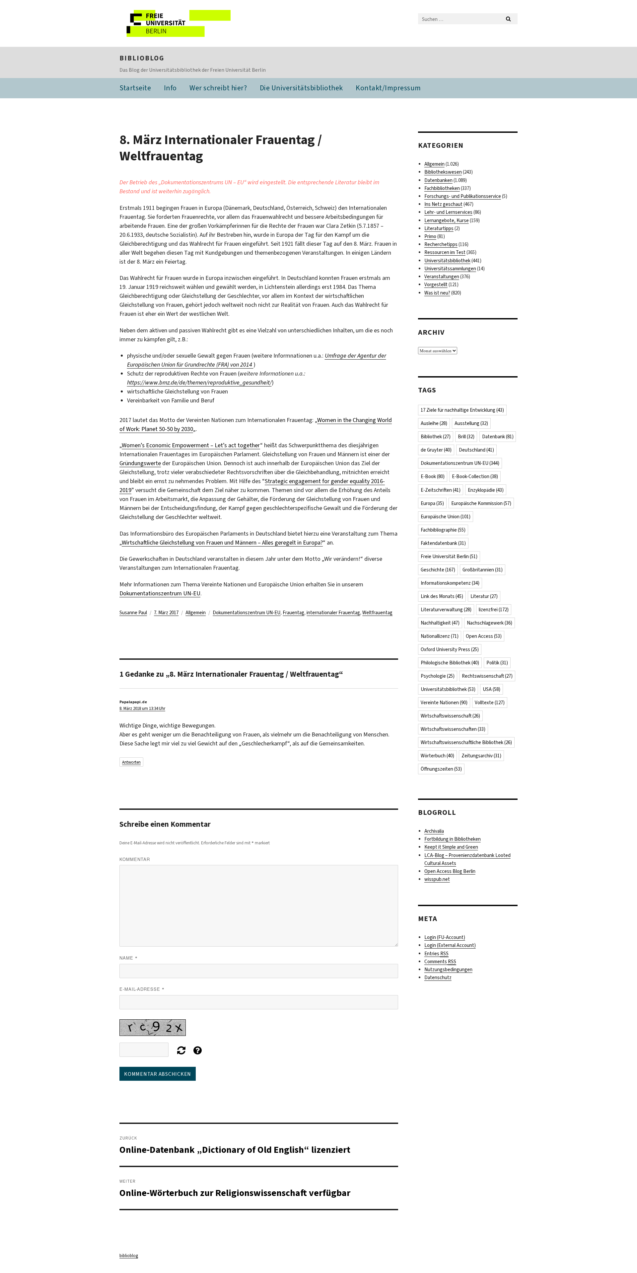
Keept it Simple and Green (451, 847)
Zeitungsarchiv (481, 755)
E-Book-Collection (475, 476)
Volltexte (490, 702)
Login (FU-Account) (444, 937)
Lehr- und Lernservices (448, 212)
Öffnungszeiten (441, 769)
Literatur (484, 596)
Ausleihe (434, 423)
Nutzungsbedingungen (448, 969)
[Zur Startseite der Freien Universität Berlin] (175, 23)
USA (491, 689)
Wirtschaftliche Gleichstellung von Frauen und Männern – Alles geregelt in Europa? (222, 543)
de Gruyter (436, 450)
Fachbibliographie (443, 530)
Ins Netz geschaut (443, 204)
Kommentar (134, 859)
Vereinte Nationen (444, 702)
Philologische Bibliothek (450, 662)
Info (170, 88)
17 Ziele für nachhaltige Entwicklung (462, 410)
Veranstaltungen (441, 276)
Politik (497, 662)
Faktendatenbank (443, 543)
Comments (440, 961)
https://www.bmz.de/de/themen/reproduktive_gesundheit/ (199, 382)
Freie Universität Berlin (449, 556)
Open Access (484, 636)
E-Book (433, 476)
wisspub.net (437, 879)
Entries (436, 953)
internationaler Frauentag (333, 612)
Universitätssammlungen (450, 268)
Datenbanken (438, 180)
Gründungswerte (140, 463)
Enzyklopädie (486, 490)
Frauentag (293, 612)
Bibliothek (436, 436)
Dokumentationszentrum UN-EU (159, 593)
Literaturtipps (439, 228)
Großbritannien (482, 569)
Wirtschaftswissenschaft (450, 716)
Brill (466, 436)
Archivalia (434, 831)
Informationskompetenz (450, 583)
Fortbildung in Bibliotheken (452, 839)
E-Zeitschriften (440, 490)
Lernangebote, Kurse (446, 220)
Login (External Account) (450, 945)
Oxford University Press (450, 649)
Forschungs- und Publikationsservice (462, 196)
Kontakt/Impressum (388, 88)
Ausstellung (471, 423)
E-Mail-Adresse (142, 989)
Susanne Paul (133, 612)
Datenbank (498, 436)
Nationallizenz (440, 636)
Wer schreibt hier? (218, 88)
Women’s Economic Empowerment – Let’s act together (191, 445)
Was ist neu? (437, 293)
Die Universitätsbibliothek (301, 88)
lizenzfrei (494, 609)
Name (128, 958)
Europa (432, 503)
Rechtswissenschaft (487, 676)
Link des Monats (442, 596)
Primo (430, 236)
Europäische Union (445, 516)
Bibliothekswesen (443, 172)
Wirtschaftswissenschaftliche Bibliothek (466, 742)
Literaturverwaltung (446, 609)
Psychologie (438, 676)
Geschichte (438, 569)
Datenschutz (438, 977)
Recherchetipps (441, 244)
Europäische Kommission (481, 503)
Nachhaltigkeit (440, 623)
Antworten (131, 762)
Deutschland (476, 450)
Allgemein (195, 612)
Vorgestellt (436, 284)
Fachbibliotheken (442, 188)
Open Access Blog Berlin (449, 871)
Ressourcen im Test (444, 252)
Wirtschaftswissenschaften (453, 729)
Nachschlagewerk (489, 623)
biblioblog (141, 58)
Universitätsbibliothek (447, 260)
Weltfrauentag (377, 612)
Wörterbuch (437, 755)
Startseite (135, 88)
